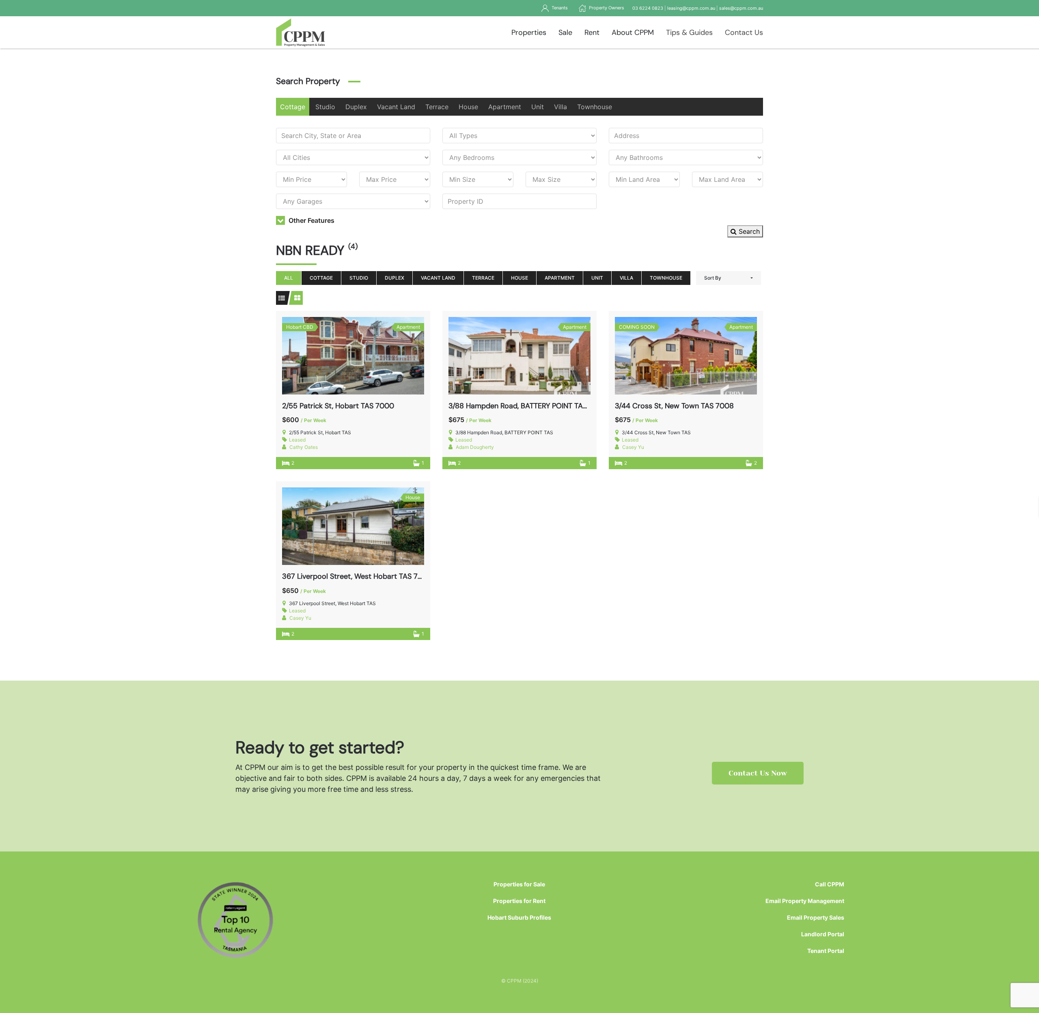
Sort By (712, 278)
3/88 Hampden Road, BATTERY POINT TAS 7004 (527, 406)
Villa (560, 107)
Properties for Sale (519, 884)
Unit (537, 107)
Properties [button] (528, 32)
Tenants (558, 8)
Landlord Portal (822, 934)
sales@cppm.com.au (741, 8)
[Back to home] (300, 32)
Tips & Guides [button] (689, 32)
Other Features (310, 220)
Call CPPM (829, 884)
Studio (325, 107)
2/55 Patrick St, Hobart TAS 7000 (338, 406)
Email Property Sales (815, 917)
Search (748, 231)
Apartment (504, 107)
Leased (297, 440)
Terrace (436, 107)
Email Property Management (804, 900)
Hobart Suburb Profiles (519, 917)
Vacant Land (396, 107)
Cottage (292, 107)
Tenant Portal (825, 950)
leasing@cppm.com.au (691, 8)
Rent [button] (591, 32)
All (288, 278)
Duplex (356, 107)
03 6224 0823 (647, 8)
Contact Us (744, 32)
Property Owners (605, 8)
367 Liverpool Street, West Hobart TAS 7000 (357, 576)
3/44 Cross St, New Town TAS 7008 (674, 406)
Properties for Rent (519, 900)
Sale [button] (565, 32)
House (468, 107)
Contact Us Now (758, 773)
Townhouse (594, 107)
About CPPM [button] (633, 32)
